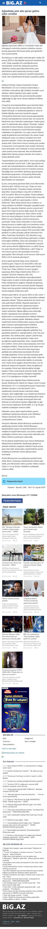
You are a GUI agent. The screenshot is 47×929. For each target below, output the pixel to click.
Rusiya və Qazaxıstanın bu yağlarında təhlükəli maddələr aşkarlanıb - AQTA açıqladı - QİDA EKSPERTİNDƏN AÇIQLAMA (22, 837)
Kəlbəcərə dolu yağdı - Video (17, 820)
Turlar (4, 748)
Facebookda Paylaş (12, 501)
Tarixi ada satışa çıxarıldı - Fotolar (16, 895)
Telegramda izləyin (15, 481)
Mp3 (4, 738)
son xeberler (22, 915)
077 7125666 (32, 495)
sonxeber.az (18, 917)
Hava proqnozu (8, 744)
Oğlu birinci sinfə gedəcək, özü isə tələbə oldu (20, 856)
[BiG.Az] (16, 3)
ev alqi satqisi (11, 748)
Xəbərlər (11, 487)
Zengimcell (29, 738)
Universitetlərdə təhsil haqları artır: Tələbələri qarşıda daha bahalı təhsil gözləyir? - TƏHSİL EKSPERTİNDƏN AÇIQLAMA (21, 825)
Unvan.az (6, 741)
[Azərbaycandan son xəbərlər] (13, 753)
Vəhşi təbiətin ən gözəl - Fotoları (15, 899)
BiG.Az (4, 476)
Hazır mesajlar (30, 741)
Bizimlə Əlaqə (29, 917)
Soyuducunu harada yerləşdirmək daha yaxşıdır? (25, 781)
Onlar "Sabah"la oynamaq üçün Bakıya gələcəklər (21, 897)
